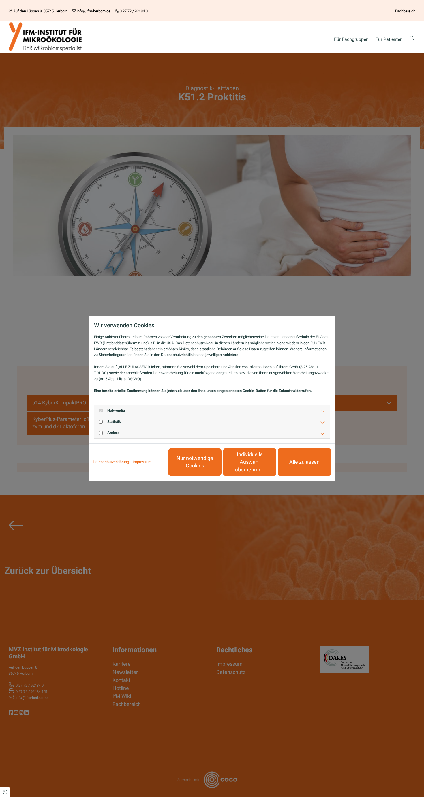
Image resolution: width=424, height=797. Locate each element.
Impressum (142, 462)
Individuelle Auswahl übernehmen (249, 462)
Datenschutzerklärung (111, 462)
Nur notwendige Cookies (195, 462)
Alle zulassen (304, 462)
